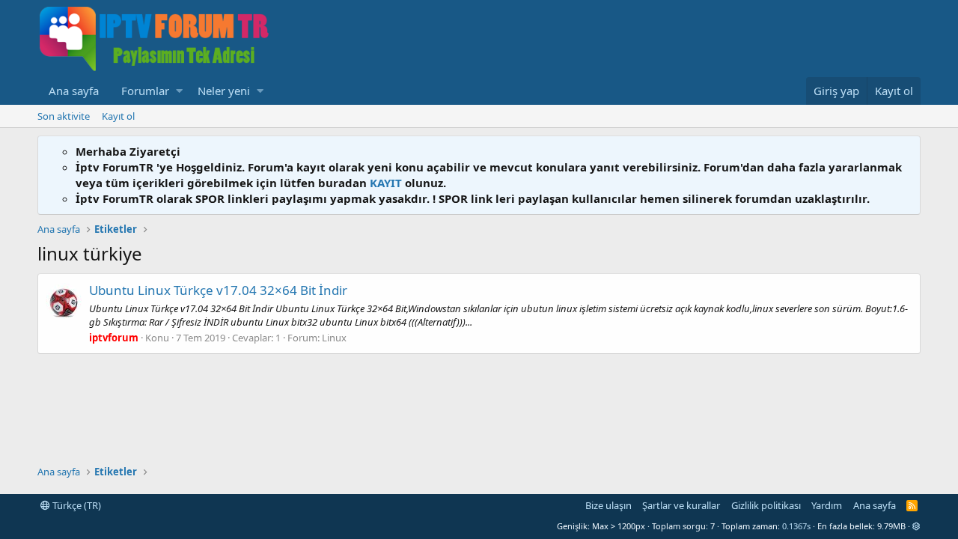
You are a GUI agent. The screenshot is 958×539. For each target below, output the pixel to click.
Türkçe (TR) (75, 505)
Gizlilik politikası (766, 505)
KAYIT (386, 182)
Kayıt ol (118, 116)
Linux (334, 337)
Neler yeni (224, 90)
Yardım (826, 505)
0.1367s (796, 526)
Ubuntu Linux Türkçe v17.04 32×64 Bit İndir (218, 290)
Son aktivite (63, 116)
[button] (179, 91)
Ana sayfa (74, 90)
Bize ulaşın (608, 505)
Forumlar (145, 90)
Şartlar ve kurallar (681, 505)
